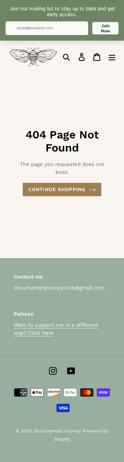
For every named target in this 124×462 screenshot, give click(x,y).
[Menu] (112, 56)
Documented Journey (57, 430)
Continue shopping (56, 189)
